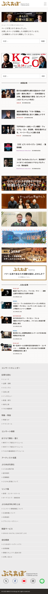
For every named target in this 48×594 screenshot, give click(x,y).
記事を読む (6, 374)
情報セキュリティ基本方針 (12, 553)
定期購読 (6, 477)
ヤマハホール (7, 424)
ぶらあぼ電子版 (8, 469)
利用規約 (6, 517)
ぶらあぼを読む (8, 464)
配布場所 (6, 473)
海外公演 (6, 404)
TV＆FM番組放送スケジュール (13, 451)
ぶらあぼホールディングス (12, 544)
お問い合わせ (7, 557)
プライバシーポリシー (10, 521)
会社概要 (5, 539)
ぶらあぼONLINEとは (11, 504)
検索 (43, 41)
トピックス (7, 388)
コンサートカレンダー (11, 368)
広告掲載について (9, 513)
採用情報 (6, 548)
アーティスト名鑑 (9, 457)
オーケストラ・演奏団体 (11, 498)
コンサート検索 (8, 431)
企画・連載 (7, 383)
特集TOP (6, 420)
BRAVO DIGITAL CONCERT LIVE (15, 533)
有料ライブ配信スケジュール (13, 447)
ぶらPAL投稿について (10, 481)
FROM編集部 (7, 409)
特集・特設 (6, 415)
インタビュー (7, 396)
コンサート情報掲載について (13, 509)
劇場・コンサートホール (11, 493)
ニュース (6, 379)
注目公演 (6, 392)
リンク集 (5, 489)
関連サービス (7, 528)
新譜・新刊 (7, 400)
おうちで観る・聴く (10, 438)
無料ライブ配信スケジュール (13, 443)
